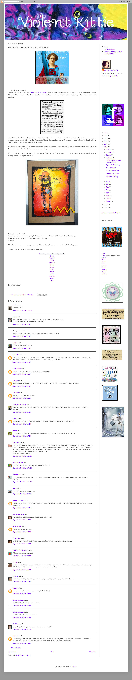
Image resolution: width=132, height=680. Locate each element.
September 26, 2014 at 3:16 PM (22, 374)
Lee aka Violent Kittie (111, 70)
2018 (106, 136)
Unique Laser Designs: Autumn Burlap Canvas (113, 177)
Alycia (15, 430)
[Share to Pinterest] (46, 295)
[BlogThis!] (40, 295)
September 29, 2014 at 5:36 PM (22, 643)
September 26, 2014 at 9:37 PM (22, 436)
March (108, 195)
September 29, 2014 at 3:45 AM (22, 629)
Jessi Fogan (16, 624)
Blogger (74, 667)
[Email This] (38, 295)
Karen (52, 267)
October (108, 155)
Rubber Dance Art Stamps (37, 92)
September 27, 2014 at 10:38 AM (22, 494)
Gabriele (52, 276)
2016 (106, 141)
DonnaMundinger (18, 600)
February (109, 198)
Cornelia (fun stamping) (20, 550)
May (107, 190)
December (109, 149)
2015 (106, 144)
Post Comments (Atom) (23, 655)
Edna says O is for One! (113, 173)
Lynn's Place (17, 538)
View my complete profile (109, 76)
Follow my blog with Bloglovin (111, 213)
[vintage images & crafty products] (110, 400)
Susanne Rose (17, 526)
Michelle (52, 263)
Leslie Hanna (17, 369)
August (108, 181)
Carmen (15, 588)
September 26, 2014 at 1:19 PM (22, 348)
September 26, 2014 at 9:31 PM (22, 424)
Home (52, 652)
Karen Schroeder (18, 500)
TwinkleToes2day (18, 462)
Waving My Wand (18, 514)
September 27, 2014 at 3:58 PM (22, 532)
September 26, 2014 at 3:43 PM (22, 398)
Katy (52, 274)
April (108, 193)
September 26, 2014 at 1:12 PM (22, 336)
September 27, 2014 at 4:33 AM (22, 482)
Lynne (52, 265)
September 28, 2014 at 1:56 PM (22, 593)
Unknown (16, 380)
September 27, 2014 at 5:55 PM (22, 556)
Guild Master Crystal (19, 404)
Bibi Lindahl (17, 442)
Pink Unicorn (17, 474)
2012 (106, 207)
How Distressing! (111, 168)
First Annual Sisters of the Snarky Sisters (113, 161)
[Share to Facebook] (44, 295)
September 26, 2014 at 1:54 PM (22, 362)
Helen (52, 271)
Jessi (52, 260)
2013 (106, 205)
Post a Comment (15, 648)
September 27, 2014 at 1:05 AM (22, 456)
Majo (14, 305)
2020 (106, 133)
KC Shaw (16, 576)
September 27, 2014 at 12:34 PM (22, 508)
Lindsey (52, 258)
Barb (103, 254)
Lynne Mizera (17, 355)
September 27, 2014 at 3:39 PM (22, 520)
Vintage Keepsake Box (112, 170)
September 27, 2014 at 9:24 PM (22, 570)
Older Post (92, 652)
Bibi (52, 280)
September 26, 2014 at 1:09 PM (22, 324)
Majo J (52, 278)
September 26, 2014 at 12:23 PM (22, 310)
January (108, 201)
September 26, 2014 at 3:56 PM (22, 412)
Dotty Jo (104, 274)
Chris (52, 256)
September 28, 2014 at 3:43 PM (22, 617)
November (109, 152)
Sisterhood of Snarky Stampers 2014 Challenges (113, 52)
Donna (52, 269)
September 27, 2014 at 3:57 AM (22, 468)
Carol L (15, 418)
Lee (40, 254)
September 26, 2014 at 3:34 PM (22, 386)
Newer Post (12, 652)
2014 (106, 147)
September (109, 158)
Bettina (15, 562)
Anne (14, 488)
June (107, 187)
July (107, 184)
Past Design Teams (109, 49)
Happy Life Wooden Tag (113, 165)
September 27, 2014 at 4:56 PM (22, 544)
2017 (106, 138)
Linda (103, 264)
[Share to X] (42, 295)
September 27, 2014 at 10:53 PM (22, 582)
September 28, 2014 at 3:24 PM (22, 605)
